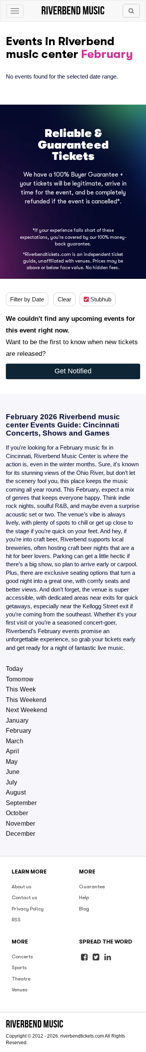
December (20, 833)
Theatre (21, 979)
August (16, 792)
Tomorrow (19, 679)
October (17, 813)
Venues (20, 989)
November (20, 823)
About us (22, 886)
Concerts (22, 956)
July (12, 782)
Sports (19, 967)
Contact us (24, 897)
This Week (21, 689)
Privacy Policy (28, 909)
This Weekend (26, 700)
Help (84, 897)
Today (14, 668)
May (12, 761)
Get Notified (73, 371)
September (21, 803)
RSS (16, 919)
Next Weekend (26, 710)
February (18, 730)
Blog (84, 909)
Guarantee (92, 886)
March (14, 741)
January (17, 720)
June (13, 771)
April (12, 751)
